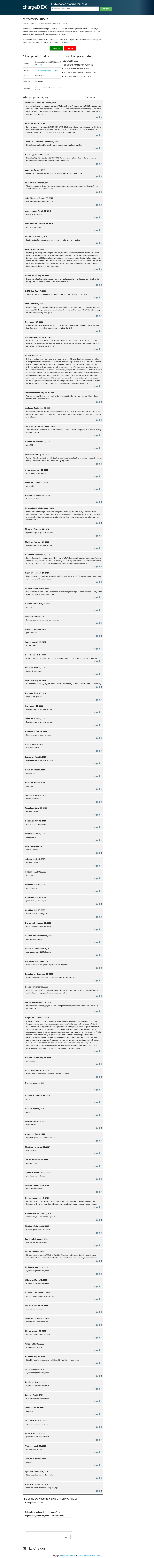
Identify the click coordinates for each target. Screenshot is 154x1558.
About (81, 1555)
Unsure (70, 48)
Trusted (56, 48)
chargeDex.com (67, 1555)
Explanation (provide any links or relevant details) (44, 1515)
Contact (99, 1555)
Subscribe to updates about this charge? (41, 1512)
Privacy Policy (89, 1555)
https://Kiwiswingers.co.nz (45, 70)
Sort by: (86, 97)
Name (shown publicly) (34, 1502)
